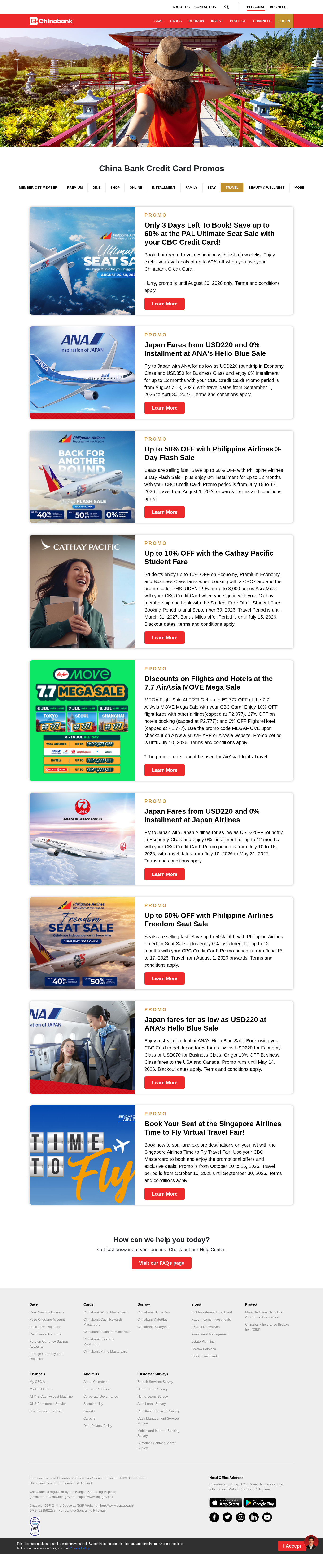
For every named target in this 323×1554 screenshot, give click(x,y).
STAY (211, 187)
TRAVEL (232, 187)
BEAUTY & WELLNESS (266, 187)
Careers (89, 1418)
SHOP (115, 187)
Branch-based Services (47, 1411)
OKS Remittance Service (48, 1404)
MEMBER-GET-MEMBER (38, 187)
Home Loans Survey (152, 1396)
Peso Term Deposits (45, 1327)
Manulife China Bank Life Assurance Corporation (264, 1314)
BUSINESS (278, 7)
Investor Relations (96, 1389)
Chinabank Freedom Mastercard (98, 1341)
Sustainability (93, 1404)
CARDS (176, 21)
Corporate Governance (100, 1396)
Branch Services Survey (155, 1382)
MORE (299, 187)
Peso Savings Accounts (47, 1312)
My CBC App (39, 1382)
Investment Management (210, 1334)
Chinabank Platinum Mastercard (107, 1332)
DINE (96, 187)
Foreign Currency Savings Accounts (49, 1344)
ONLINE (136, 187)
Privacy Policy (79, 1548)
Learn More (164, 303)
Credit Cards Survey (152, 1389)
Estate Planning (203, 1341)
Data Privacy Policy (97, 1426)
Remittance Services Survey (158, 1411)
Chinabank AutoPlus (152, 1319)
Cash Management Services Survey (158, 1420)
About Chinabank (96, 1382)
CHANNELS (262, 21)
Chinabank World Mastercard (105, 1312)
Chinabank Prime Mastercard (105, 1351)
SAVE (158, 21)
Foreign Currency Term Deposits (47, 1356)
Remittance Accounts (45, 1334)
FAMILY (191, 187)
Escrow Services (203, 1349)
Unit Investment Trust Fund (211, 1312)
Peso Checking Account (47, 1319)
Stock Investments (205, 1356)
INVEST (217, 21)
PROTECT (238, 21)
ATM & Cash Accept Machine (51, 1396)
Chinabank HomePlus (153, 1312)
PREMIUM (75, 187)
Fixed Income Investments (211, 1319)
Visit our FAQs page (161, 1263)
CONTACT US (205, 7)
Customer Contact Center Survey (156, 1445)
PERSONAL (256, 7)
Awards (89, 1411)
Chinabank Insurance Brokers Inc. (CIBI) (267, 1326)
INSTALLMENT (163, 187)
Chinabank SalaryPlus (153, 1327)
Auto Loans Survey (151, 1404)
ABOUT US (181, 7)
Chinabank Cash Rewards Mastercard (102, 1321)
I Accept (292, 1546)
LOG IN (284, 21)
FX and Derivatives (205, 1327)
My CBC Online (41, 1389)
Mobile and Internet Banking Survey (158, 1433)
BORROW (196, 21)
